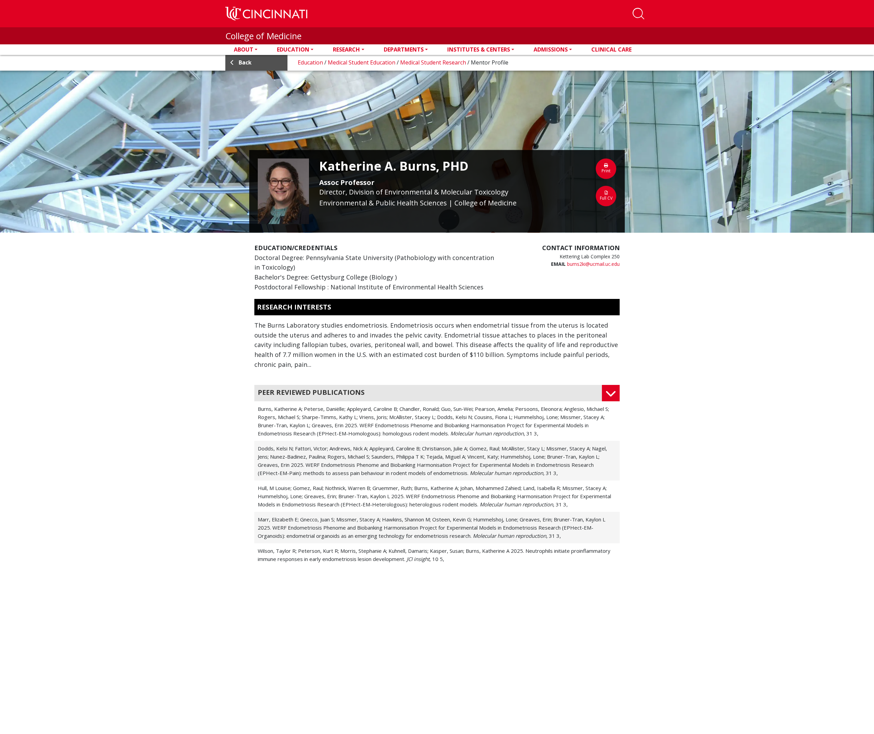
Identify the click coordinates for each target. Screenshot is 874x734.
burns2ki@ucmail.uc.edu (593, 264)
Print (606, 170)
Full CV (606, 198)
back (245, 62)
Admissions (551, 49)
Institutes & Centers (478, 49)
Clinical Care (611, 49)
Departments (404, 49)
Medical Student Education (362, 62)
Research (346, 49)
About (243, 49)
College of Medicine (263, 36)
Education (293, 49)
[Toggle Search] (638, 13)
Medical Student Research (433, 62)
